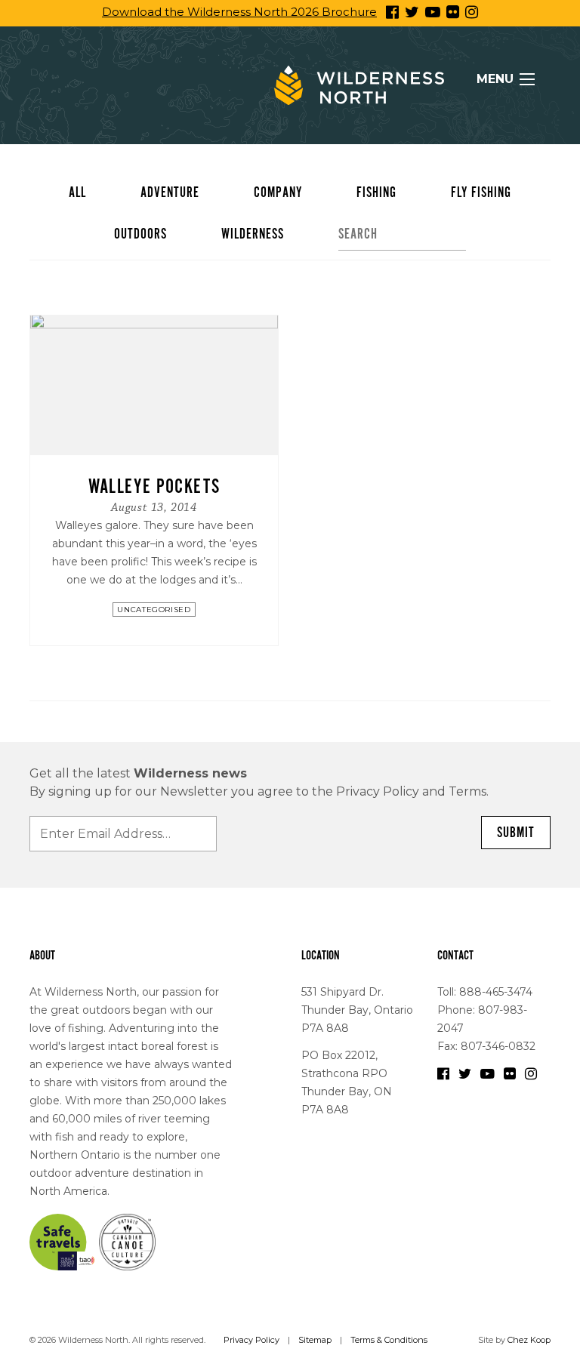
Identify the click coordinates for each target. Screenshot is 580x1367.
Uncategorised (153, 609)
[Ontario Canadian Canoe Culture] (127, 1241)
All (77, 192)
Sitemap (315, 1340)
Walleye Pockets (154, 486)
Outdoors (140, 234)
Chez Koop (529, 1340)
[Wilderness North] (359, 85)
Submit (516, 832)
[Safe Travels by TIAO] (62, 1241)
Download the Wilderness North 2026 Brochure (239, 12)
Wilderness (252, 234)
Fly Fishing (481, 192)
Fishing (376, 192)
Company (278, 192)
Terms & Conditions (388, 1340)
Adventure (169, 192)
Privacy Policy (251, 1340)
